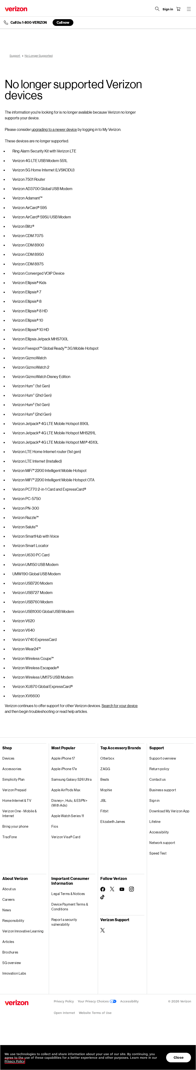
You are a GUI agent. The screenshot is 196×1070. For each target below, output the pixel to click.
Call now (63, 22)
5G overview (11, 963)
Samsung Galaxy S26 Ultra (71, 779)
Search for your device (120, 705)
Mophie (106, 790)
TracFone (9, 837)
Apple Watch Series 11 (67, 816)
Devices (8, 758)
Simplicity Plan (13, 779)
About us (9, 889)
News (6, 910)
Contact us (157, 779)
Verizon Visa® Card (65, 837)
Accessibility (159, 832)
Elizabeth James (112, 822)
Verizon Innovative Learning (23, 931)
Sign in (154, 800)
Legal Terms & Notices (68, 894)
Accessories (12, 769)
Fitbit (104, 811)
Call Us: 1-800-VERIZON (29, 22)
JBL (103, 800)
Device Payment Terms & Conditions (69, 906)
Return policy (159, 769)
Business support (162, 790)
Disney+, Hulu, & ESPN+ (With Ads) (69, 802)
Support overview (162, 758)
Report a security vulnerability (64, 922)
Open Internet (64, 1013)
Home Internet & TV (16, 800)
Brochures (10, 952)
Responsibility (13, 921)
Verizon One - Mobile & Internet (19, 813)
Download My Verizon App (169, 811)
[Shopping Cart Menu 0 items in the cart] (178, 9)
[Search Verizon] (157, 9)
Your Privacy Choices (94, 1001)
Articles (8, 942)
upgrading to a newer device (54, 129)
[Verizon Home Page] (16, 8)
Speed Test (157, 853)
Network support (162, 843)
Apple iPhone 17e (64, 769)
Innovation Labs (14, 973)
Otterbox (107, 758)
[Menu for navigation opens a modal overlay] (189, 9)
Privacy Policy (64, 1001)
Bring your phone (15, 826)
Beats (104, 779)
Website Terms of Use (95, 1013)
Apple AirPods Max (66, 790)
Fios (54, 826)
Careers (8, 899)
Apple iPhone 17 (63, 758)
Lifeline (154, 822)
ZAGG (105, 769)
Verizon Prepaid (14, 790)
